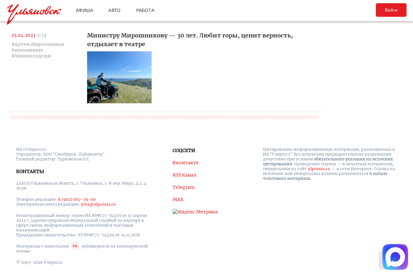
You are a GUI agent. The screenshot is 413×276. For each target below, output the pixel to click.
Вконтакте (186, 163)
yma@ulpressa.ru (98, 204)
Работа (145, 10)
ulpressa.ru (319, 168)
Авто (114, 10)
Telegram (184, 187)
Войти (391, 10)
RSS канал (184, 175)
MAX (178, 199)
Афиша (84, 10)
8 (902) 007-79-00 (77, 199)
